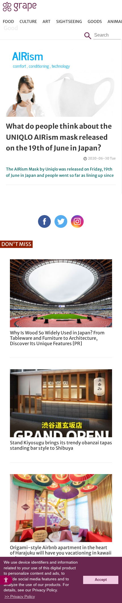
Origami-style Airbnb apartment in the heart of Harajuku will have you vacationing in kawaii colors (61, 553)
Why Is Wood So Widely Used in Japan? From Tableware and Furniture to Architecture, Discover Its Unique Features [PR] (57, 338)
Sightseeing (69, 21)
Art (47, 21)
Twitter (60, 221)
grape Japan (19, 8)
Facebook (44, 221)
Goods (95, 21)
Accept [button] (101, 580)
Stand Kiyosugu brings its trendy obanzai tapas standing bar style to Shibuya (61, 445)
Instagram (77, 221)
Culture (28, 21)
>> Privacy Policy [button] (20, 596)
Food (8, 21)
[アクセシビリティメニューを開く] (6, 580)
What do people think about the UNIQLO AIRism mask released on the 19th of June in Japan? (59, 137)
